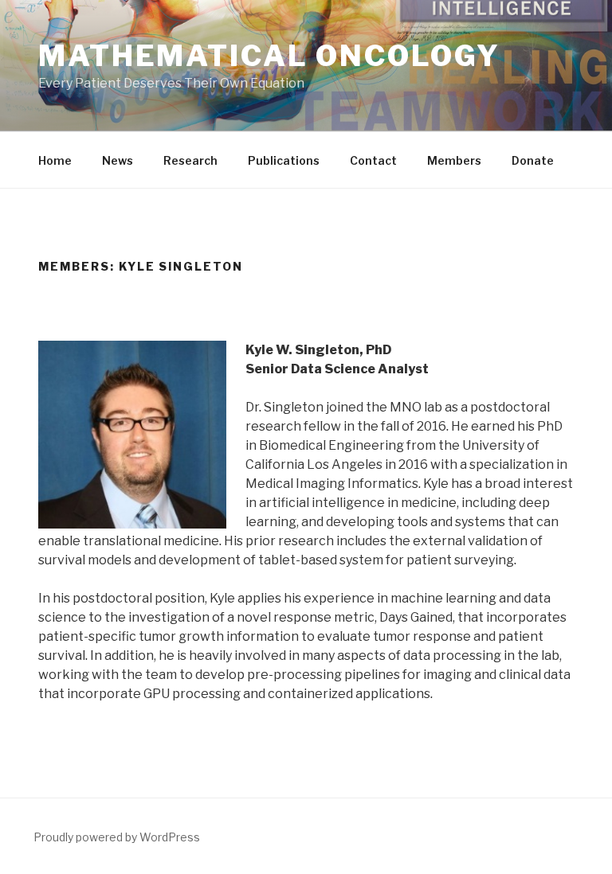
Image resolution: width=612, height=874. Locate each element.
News (117, 160)
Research (190, 160)
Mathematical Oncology (269, 55)
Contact (373, 160)
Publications (284, 160)
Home (55, 160)
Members (454, 160)
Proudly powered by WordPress (116, 837)
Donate (533, 160)
